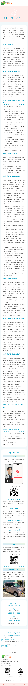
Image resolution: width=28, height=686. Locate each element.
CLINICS (14, 684)
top (25, 629)
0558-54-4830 (14, 613)
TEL (4, 684)
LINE (24, 684)
